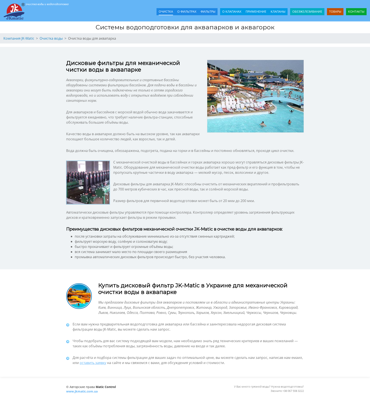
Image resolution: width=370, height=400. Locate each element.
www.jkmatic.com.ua (82, 391)
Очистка (166, 11)
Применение (256, 11)
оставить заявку (93, 362)
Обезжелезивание (307, 11)
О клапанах (231, 11)
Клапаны (278, 11)
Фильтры (208, 11)
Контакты (356, 11)
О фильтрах (186, 11)
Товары (335, 11)
